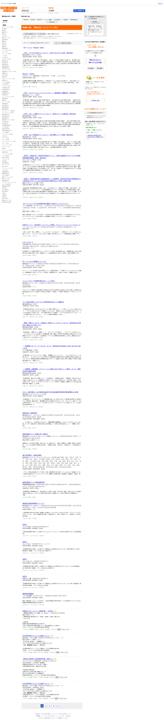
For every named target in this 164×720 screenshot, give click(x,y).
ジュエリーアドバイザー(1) (9, 182)
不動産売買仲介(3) (6, 130)
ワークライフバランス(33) (8, 141)
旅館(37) (4, 46)
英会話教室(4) (5, 66)
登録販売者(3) (5, 68)
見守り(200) (5, 198)
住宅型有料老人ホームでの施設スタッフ (36, 636)
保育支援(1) (5, 39)
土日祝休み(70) (6, 87)
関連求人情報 (65, 629)
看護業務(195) (5, 173)
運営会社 (37, 713)
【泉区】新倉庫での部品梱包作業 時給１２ (37, 659)
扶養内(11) (4, 73)
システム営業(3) (6, 82)
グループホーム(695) (7, 134)
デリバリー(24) (6, 102)
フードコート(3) (6, 69)
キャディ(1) (5, 52)
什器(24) (4, 188)
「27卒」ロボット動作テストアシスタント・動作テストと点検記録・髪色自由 (49, 114)
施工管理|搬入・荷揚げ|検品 (31, 455)
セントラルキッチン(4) (8, 96)
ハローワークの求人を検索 (7, 7)
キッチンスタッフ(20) (7, 27)
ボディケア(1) (5, 164)
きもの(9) (4, 36)
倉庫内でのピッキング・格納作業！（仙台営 (37, 611)
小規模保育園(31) (6, 125)
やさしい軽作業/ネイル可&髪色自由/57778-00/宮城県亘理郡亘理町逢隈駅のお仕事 (50, 392)
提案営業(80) (5, 109)
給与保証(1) (5, 123)
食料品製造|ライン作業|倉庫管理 (33, 482)
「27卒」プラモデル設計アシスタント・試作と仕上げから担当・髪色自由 (47, 53)
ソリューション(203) (7, 154)
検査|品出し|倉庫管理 (29, 413)
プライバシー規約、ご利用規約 (63, 716)
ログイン (160, 3)
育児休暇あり (57, 19)
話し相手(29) (5, 189)
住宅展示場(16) (6, 89)
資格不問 (39, 19)
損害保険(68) (5, 107)
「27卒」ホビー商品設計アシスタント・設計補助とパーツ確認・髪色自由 (47, 135)
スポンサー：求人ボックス (29, 67)
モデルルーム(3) (6, 86)
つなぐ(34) (4, 170)
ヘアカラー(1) (5, 159)
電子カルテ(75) (6, 179)
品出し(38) (4, 166)
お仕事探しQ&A (95, 100)
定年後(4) (4, 161)
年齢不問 (26, 19)
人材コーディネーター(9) (8, 78)
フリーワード (25, 8)
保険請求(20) (5, 180)
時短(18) (4, 100)
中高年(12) (4, 80)
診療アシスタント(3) (7, 177)
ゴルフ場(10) (5, 127)
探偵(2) (4, 30)
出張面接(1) (5, 91)
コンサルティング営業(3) (8, 111)
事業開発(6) (5, 48)
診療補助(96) (5, 171)
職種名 (4, 25)
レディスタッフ (27, 242)
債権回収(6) (5, 98)
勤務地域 (51, 8)
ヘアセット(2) (5, 146)
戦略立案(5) (5, 152)
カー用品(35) (5, 84)
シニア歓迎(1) (5, 132)
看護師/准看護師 (28, 594)
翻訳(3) (4, 41)
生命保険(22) (5, 105)
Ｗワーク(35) (5, 143)
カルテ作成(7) (5, 175)
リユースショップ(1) (7, 168)
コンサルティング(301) (8, 112)
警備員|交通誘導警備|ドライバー (33, 503)
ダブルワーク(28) (6, 59)
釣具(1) (4, 148)
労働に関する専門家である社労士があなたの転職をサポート (95, 137)
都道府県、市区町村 (54, 13)
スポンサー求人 (26, 86)
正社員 (3, 22)
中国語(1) (4, 195)
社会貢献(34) (5, 163)
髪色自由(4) (5, 62)
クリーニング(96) (6, 53)
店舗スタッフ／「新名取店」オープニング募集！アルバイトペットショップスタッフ (51, 225)
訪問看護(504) (5, 93)
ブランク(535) (5, 139)
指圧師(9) (4, 28)
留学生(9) (4, 77)
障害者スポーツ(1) (6, 200)
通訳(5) (4, 34)
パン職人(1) (5, 57)
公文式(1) (4, 136)
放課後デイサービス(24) (8, 120)
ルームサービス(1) (6, 50)
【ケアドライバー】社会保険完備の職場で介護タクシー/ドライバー (45, 203)
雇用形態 (5, 20)
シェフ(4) (4, 55)
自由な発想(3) (5, 157)
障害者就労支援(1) (6, 202)
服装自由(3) (5, 64)
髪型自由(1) (5, 61)
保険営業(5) (5, 103)
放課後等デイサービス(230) (9, 71)
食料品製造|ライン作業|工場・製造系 (35, 434)
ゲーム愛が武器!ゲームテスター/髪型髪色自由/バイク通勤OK (43, 302)
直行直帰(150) (5, 116)
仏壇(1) (4, 193)
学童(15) (4, 196)
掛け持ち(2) (5, 75)
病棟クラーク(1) (6, 37)
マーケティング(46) (7, 150)
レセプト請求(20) (6, 184)
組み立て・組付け (28, 74)
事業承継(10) (5, 118)
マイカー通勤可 (48, 19)
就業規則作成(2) (6, 186)
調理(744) (4, 32)
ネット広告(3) (5, 155)
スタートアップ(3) (6, 145)
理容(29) (4, 43)
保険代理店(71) (6, 114)
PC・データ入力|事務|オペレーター (34, 261)
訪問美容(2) (5, 95)
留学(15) (4, 44)
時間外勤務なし (74, 19)
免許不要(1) (5, 191)
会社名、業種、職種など (28, 13)
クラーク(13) (5, 137)
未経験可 (66, 19)
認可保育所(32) (6, 128)
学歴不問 (33, 19)
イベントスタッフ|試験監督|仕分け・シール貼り (38, 281)
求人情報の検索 (45, 713)
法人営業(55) (5, 121)
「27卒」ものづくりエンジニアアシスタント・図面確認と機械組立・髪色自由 (49, 93)
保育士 (24, 524)
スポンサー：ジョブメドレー (30, 535)
